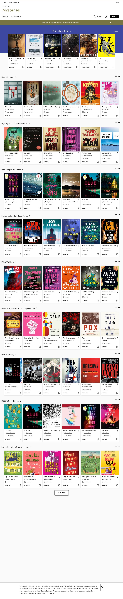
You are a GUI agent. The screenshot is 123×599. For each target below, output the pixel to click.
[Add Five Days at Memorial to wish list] (117, 347)
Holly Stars (106, 109)
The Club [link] (85, 199)
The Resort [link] (105, 430)
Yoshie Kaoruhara (49, 387)
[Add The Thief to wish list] (20, 393)
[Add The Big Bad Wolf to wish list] (117, 393)
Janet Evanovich (10, 479)
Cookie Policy (50, 593)
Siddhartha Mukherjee (51, 340)
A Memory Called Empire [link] (51, 58)
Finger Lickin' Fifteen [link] (69, 477)
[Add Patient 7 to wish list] (20, 116)
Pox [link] (83, 338)
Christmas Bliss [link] (29, 477)
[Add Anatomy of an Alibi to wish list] (59, 208)
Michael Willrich (88, 340)
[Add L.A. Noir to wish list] (40, 393)
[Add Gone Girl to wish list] (40, 162)
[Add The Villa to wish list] (20, 439)
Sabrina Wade (10, 109)
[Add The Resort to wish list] (117, 439)
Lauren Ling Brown (11, 202)
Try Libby (45, 23)
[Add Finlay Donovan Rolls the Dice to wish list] (117, 485)
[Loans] (106, 17)
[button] (97, 17)
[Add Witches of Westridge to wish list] (59, 116)
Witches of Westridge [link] (50, 107)
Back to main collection (11, 2)
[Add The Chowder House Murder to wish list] (78, 116)
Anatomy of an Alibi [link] (50, 199)
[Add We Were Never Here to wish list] (98, 439)
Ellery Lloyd (87, 202)
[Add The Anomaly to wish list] (41, 67)
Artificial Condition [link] (15, 58)
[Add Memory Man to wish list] (59, 162)
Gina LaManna (68, 433)
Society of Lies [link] (9, 199)
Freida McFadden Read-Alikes (15, 216)
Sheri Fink (106, 340)
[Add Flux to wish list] (113, 67)
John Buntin (29, 387)
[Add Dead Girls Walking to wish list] (20, 301)
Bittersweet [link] (66, 199)
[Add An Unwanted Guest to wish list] (40, 254)
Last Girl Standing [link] (88, 292)
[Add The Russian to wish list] (78, 393)
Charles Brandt (88, 387)
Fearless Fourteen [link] (49, 477)
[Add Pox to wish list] (98, 347)
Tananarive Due (88, 109)
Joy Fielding (48, 248)
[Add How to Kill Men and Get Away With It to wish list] (78, 301)
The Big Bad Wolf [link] (107, 384)
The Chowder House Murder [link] (70, 107)
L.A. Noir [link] (27, 384)
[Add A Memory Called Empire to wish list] (59, 67)
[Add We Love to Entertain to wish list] (117, 208)
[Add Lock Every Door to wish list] (78, 162)
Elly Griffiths (9, 155)
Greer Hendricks (68, 248)
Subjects (5, 17)
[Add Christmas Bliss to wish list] (40, 485)
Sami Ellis (9, 294)
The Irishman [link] (86, 384)
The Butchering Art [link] (69, 338)
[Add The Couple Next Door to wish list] (117, 254)
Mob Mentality (7, 355)
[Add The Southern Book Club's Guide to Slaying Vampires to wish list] (117, 301)
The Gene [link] (47, 338)
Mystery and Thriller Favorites (14, 123)
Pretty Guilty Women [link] (69, 430)
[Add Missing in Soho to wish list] (117, 116)
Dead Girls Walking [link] (11, 292)
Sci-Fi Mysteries (61, 31)
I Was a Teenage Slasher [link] (31, 292)
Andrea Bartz (87, 433)
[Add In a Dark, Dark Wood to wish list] (59, 439)
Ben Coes (67, 387)
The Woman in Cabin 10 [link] (31, 199)
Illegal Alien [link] (85, 58)
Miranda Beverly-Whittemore (71, 202)
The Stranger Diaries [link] (11, 153)
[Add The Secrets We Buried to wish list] (20, 254)
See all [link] (116, 31)
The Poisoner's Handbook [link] (12, 338)
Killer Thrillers (7, 262)
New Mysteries (8, 77)
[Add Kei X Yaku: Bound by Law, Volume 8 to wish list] (59, 393)
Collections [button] (15, 17)
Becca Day (9, 248)
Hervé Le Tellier (33, 61)
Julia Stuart (87, 479)
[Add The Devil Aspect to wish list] (40, 116)
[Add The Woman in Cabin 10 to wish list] (40, 208)
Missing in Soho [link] (107, 107)
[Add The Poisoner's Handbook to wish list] (20, 347)
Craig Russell (29, 109)
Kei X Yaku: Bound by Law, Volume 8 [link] (51, 384)
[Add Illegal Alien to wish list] (95, 67)
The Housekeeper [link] (49, 246)
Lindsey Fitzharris (69, 340)
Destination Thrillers (10, 401)
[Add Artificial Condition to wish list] (23, 67)
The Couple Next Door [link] (109, 246)
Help (117, 2)
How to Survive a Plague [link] (31, 338)
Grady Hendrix (107, 294)
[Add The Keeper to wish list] (98, 116)
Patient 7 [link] (8, 107)
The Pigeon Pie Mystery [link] (89, 477)
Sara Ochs (106, 433)
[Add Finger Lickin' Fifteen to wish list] (78, 485)
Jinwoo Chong (104, 61)
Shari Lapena (29, 248)
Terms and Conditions (53, 586)
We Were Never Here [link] (89, 430)
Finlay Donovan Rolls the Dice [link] (109, 477)
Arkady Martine (51, 61)
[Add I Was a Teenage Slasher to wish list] (40, 301)
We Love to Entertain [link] (108, 199)
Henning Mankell (107, 155)
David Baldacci (49, 155)
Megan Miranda (88, 248)
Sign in (114, 17)
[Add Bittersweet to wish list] (78, 208)
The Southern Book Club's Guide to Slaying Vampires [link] (109, 292)
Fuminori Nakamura (11, 387)
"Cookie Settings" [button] (46, 591)
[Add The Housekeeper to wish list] (59, 254)
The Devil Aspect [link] (29, 107)
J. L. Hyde (47, 109)
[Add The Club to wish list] (98, 208)
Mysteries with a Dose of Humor (15, 447)
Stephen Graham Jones (32, 294)
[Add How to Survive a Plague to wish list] (40, 347)
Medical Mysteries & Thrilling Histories (18, 308)
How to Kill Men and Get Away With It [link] (70, 292)
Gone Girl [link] (27, 153)
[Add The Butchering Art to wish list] (78, 347)
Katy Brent (67, 294)
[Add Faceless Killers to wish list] (117, 162)
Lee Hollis (67, 109)
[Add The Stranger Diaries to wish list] (20, 162)
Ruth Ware (28, 202)
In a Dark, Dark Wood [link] (50, 430)
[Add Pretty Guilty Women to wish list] (78, 439)
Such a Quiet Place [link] (88, 246)
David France (29, 340)
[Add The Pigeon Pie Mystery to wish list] (98, 485)
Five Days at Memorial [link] (109, 338)
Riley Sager (67, 155)
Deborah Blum (10, 340)
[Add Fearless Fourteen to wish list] (59, 485)
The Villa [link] (8, 430)
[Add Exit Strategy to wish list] (77, 67)
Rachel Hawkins (10, 433)
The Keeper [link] (86, 107)
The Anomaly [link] (31, 58)
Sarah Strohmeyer (108, 202)
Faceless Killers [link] (106, 153)
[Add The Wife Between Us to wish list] (78, 254)
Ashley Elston (48, 202)
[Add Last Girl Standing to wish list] (98, 301)
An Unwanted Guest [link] (30, 246)
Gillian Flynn (29, 155)
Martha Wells (14, 61)
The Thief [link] (8, 384)
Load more (61, 493)
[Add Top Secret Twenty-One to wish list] (20, 485)
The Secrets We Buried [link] (12, 246)
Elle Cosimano (107, 479)
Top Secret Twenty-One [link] (12, 477)
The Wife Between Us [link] (70, 246)
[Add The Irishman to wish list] (98, 393)
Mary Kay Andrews (31, 479)
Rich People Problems (11, 170)
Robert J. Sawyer (86, 61)
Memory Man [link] (48, 153)
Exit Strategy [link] (67, 58)
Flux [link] (100, 58)
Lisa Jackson (87, 294)
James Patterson (107, 387)
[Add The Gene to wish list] (59, 347)
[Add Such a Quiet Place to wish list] (98, 254)
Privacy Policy (68, 586)
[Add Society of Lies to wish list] (20, 208)
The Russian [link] (67, 384)
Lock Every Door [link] (68, 153)
